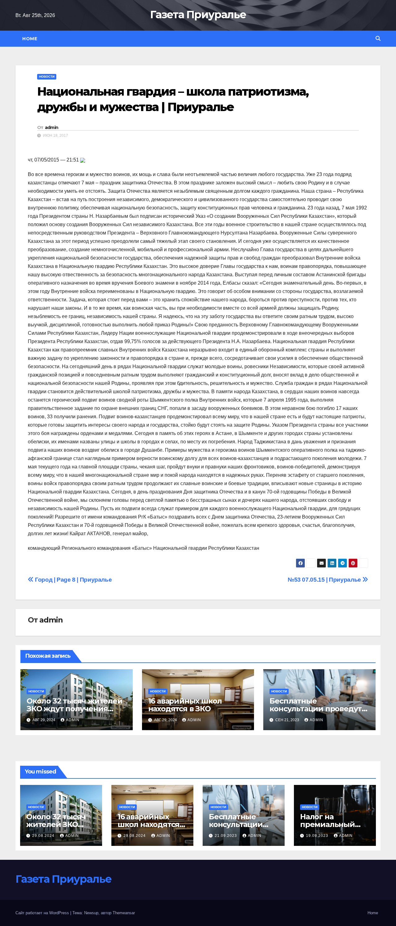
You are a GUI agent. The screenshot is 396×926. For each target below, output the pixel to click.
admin (51, 127)
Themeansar (124, 913)
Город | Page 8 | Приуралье (73, 579)
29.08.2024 (44, 835)
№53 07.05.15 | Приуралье (325, 579)
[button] (378, 38)
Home (29, 38)
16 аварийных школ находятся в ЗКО (185, 704)
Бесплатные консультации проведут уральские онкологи (315, 708)
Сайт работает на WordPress (42, 913)
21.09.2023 (226, 835)
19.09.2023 (317, 835)
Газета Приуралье (198, 14)
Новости (46, 76)
